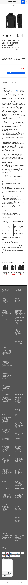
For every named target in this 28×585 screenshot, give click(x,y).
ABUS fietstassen (5, 441)
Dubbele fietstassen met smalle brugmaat (19, 495)
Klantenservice (4, 543)
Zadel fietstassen (5, 296)
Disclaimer (4, 538)
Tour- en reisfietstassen (6, 351)
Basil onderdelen (18, 409)
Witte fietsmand (17, 447)
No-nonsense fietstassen (6, 399)
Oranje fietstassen (18, 329)
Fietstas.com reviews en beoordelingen (19, 434)
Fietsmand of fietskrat (18, 477)
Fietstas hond (17, 297)
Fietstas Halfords (18, 515)
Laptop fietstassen (5, 349)
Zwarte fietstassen (18, 322)
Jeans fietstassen (17, 336)
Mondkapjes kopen (18, 524)
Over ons (3, 536)
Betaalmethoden (5, 540)
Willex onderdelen (18, 405)
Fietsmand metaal (18, 453)
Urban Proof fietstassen (6, 465)
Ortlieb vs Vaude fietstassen (7, 439)
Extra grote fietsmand (18, 462)
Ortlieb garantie (5, 471)
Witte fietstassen (17, 332)
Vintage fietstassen (5, 405)
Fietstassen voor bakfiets (6, 367)
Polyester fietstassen (18, 398)
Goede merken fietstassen (19, 314)
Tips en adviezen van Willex (7, 472)
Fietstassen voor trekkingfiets (5, 358)
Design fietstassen (5, 397)
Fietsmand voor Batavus (6, 496)
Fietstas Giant (17, 305)
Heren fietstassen (18, 290)
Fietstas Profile (17, 517)
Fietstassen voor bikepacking (5, 377)
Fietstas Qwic (17, 306)
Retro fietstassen (5, 400)
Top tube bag (4, 319)
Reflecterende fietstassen (6, 417)
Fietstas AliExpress (18, 520)
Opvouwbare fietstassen (6, 429)
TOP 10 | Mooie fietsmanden (17, 470)
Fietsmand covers (5, 495)
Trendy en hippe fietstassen (7, 398)
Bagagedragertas (5, 303)
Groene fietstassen (18, 328)
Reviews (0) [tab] (13, 82)
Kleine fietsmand (18, 446)
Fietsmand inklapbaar (18, 458)
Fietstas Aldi (17, 511)
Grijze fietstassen (18, 325)
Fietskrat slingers (5, 509)
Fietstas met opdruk (18, 343)
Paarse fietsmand (18, 485)
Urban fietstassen (5, 403)
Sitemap (3, 545)
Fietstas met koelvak (5, 431)
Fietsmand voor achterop (19, 445)
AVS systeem (4, 480)
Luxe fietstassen (5, 301)
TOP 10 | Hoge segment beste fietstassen (19, 422)
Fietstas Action (17, 503)
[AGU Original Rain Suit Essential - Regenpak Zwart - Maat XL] (6, 267)
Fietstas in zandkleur (18, 333)
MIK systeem (4, 473)
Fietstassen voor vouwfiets (7, 365)
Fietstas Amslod (17, 299)
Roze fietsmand (5, 489)
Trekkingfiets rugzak (5, 378)
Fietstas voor (4, 298)
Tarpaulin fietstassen (18, 399)
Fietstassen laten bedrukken (20, 313)
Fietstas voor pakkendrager (7, 320)
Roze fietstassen (17, 321)
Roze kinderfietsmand (6, 493)
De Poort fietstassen (5, 452)
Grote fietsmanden (18, 438)
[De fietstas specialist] (11, 2)
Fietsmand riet (17, 455)
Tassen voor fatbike (5, 391)
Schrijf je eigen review (15, 47)
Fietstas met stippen (18, 340)
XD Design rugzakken (6, 469)
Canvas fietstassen (18, 397)
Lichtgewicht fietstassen (19, 402)
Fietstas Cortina (17, 304)
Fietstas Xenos (17, 516)
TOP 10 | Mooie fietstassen (19, 425)
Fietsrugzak (4, 305)
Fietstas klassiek (5, 302)
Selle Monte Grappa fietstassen (5, 463)
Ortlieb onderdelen (18, 407)
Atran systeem (4, 481)
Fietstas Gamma (17, 512)
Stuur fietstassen (5, 294)
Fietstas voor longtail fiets (6, 375)
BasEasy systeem (5, 477)
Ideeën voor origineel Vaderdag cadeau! (18, 311)
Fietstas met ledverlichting (19, 490)
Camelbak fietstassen (6, 446)
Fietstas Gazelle (17, 300)
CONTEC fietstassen (5, 448)
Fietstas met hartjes (18, 337)
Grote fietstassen (5, 418)
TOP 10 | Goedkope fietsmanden (18, 465)
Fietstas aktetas (5, 300)
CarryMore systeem (5, 479)
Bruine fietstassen (18, 324)
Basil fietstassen (5, 442)
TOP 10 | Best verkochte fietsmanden (19, 467)
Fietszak (16, 499)
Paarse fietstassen (18, 330)
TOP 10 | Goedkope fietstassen (18, 419)
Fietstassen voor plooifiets (6, 371)
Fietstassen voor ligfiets (6, 379)
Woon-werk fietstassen (6, 353)
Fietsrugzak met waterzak (6, 313)
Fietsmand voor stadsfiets (19, 480)
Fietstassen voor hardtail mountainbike (6, 387)
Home (2, 5)
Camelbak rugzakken (6, 447)
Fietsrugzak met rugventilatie (5, 312)
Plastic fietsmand (5, 490)
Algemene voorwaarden (6, 537)
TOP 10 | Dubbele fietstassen (18, 428)
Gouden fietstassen (18, 334)
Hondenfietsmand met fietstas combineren (19, 441)
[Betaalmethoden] (3, 553)
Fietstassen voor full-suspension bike (6, 389)
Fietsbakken (4, 510)
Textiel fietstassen (18, 401)
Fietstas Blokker (17, 504)
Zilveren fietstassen (18, 320)
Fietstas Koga (17, 301)
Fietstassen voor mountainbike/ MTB (5, 362)
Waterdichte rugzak (5, 427)
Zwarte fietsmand (18, 482)
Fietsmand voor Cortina (6, 498)
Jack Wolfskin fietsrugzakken (7, 455)
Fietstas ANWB (17, 508)
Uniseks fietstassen (18, 296)
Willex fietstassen (5, 468)
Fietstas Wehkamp (18, 505)
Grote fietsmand (18, 448)
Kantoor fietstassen (5, 354)
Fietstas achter (4, 299)
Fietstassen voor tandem (6, 368)
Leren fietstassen (5, 401)
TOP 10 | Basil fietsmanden (19, 471)
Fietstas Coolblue (18, 509)
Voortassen (4, 291)
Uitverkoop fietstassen (19, 522)
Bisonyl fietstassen (18, 396)
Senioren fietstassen (18, 294)
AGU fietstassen (5, 440)
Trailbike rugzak (17, 498)
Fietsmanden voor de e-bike (20, 442)
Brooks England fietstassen (7, 445)
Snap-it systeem (5, 475)
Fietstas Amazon (17, 521)
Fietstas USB (17, 489)
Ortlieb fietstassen (5, 438)
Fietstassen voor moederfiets (5, 364)
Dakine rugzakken (5, 451)
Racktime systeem (5, 474)
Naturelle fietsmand (18, 483)
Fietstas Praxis (17, 513)
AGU (17, 90)
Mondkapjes (17, 523)
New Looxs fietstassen (6, 457)
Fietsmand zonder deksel (19, 452)
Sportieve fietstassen (6, 396)
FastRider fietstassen (5, 453)
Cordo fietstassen (5, 449)
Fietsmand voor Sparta (6, 501)
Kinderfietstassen (18, 291)
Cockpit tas (4, 317)
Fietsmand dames (18, 461)
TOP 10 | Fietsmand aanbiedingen (18, 473)
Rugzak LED (4, 308)
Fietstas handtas (5, 297)
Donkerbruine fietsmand (19, 484)
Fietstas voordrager (5, 314)
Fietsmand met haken (18, 460)
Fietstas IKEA (17, 519)
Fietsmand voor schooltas (19, 481)
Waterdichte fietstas (5, 428)
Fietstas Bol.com (17, 506)
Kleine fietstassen (5, 420)
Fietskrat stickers (5, 508)
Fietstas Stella (17, 298)
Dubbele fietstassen (5, 289)
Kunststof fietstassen (18, 400)
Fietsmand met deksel (19, 444)
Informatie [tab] (5, 82)
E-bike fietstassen (5, 421)
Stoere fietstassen (5, 402)
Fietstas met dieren (18, 341)
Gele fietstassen (17, 331)
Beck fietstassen (5, 444)
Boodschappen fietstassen (6, 350)
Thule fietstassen (5, 464)
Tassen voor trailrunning (6, 390)
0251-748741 (4, 547)
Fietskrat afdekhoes (5, 507)
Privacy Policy (4, 539)
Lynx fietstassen (5, 456)
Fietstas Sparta (17, 302)
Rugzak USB (4, 306)
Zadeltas (3, 315)
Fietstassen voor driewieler (7, 369)
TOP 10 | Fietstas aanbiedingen (18, 417)
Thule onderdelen (18, 410)
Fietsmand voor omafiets (6, 492)
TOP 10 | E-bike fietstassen (19, 426)
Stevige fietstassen (18, 404)
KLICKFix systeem (5, 476)
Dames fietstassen (18, 289)
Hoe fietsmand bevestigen (19, 474)
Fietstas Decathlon (18, 507)
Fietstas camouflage (18, 342)
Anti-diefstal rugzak (5, 424)
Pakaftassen (4, 293)
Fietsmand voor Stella (6, 500)
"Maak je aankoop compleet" (18, 528)
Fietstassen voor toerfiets (6, 366)
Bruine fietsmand (18, 449)
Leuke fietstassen (5, 425)
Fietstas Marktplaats (18, 510)
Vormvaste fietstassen (6, 423)
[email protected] (18, 541)
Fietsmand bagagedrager (19, 459)
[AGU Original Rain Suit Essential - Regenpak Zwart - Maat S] (21, 267)
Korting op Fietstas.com (6, 422)
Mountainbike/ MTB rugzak (19, 496)
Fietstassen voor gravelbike (7, 380)
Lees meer (4, 63)
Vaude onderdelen (18, 408)
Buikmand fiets (17, 457)
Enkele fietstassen (5, 290)
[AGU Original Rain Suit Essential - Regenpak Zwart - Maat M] (14, 21)
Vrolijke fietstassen (5, 404)
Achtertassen (4, 292)
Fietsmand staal (17, 456)
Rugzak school (4, 310)
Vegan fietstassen (5, 432)
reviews (14, 583)
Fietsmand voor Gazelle (6, 497)
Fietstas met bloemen (18, 339)
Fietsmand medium (18, 450)
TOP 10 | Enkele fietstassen (19, 429)
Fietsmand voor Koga (6, 499)
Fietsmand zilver (18, 463)
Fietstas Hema (17, 501)
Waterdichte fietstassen (6, 416)
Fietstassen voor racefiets (6, 360)
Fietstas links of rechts (6, 430)
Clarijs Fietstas (17, 500)
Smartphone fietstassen (6, 352)
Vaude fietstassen (5, 467)
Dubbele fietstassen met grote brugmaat (19, 493)
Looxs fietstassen (5, 458)
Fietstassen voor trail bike (6, 372)
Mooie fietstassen (5, 419)
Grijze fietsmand (18, 451)
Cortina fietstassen (5, 450)
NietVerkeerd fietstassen (6, 459)
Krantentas (4, 304)
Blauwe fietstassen (18, 323)
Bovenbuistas (4, 316)
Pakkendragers (17, 525)
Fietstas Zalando (17, 518)
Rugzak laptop (4, 309)
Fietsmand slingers (18, 439)
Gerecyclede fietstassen (19, 403)
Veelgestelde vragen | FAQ (7, 535)
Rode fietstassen (17, 327)
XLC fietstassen (4, 470)
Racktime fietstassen (5, 461)
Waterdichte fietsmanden (19, 479)
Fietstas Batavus (17, 303)
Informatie (6, 277)
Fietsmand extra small (6, 494)
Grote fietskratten (5, 506)
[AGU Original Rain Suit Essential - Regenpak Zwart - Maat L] (13, 267)
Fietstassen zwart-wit (18, 335)
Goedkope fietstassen (18, 312)
